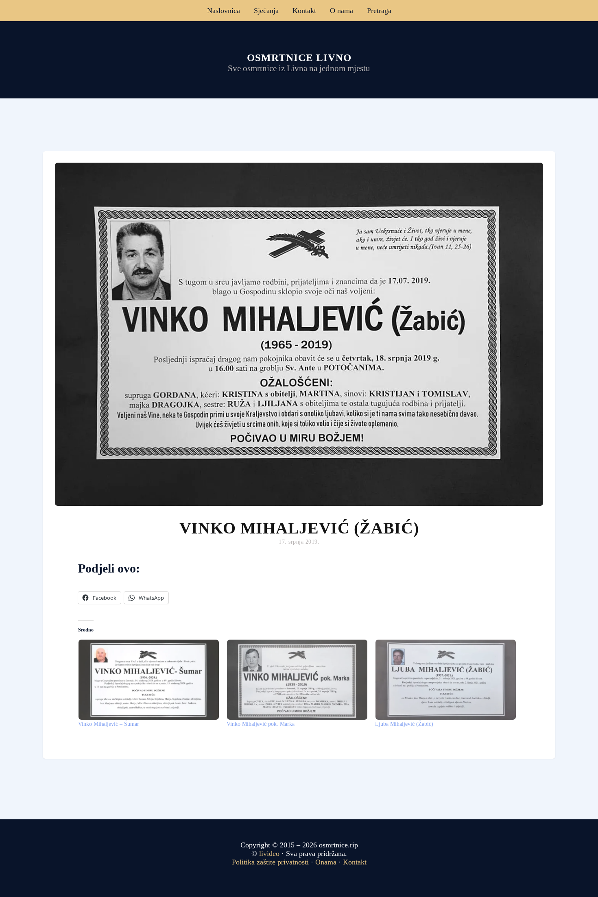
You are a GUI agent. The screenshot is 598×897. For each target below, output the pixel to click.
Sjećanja (266, 11)
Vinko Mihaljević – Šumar (108, 724)
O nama (341, 11)
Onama (325, 862)
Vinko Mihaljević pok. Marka (261, 724)
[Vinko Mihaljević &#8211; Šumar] (148, 679)
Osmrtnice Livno (299, 57)
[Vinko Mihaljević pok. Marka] (297, 679)
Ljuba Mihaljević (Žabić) (404, 724)
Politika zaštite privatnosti (270, 862)
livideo (270, 853)
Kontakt (304, 11)
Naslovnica (223, 11)
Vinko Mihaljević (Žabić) (299, 528)
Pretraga (379, 11)
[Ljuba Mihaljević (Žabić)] (445, 679)
